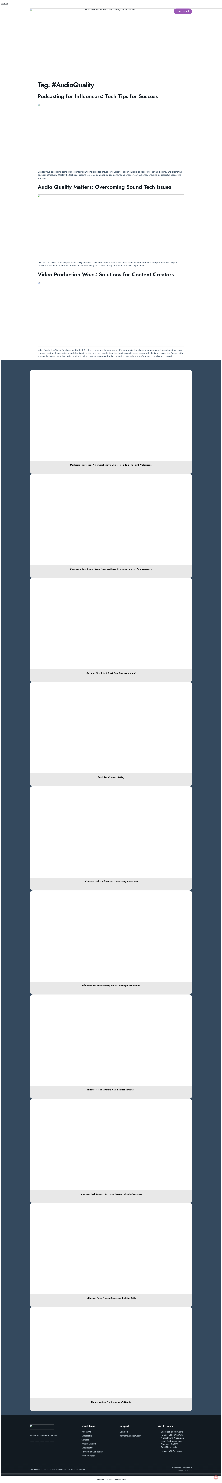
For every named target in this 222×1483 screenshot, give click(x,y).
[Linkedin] (52, 1444)
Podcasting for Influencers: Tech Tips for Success (98, 96)
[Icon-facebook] (32, 1444)
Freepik (189, 1471)
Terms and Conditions (104, 1479)
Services (89, 10)
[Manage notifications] (216, 1477)
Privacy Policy (120, 1479)
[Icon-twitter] (47, 1444)
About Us (111, 10)
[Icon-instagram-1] (42, 1444)
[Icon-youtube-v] (37, 1444)
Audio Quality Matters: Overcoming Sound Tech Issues (104, 187)
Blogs (118, 10)
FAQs (132, 10)
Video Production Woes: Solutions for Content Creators (106, 274)
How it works (99, 10)
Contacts (125, 10)
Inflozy (4, 3)
